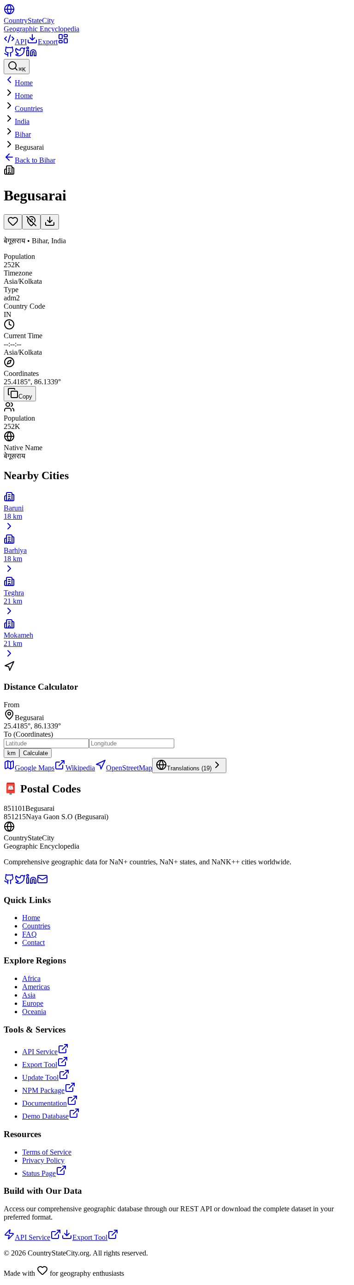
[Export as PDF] (50, 221)
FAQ (29, 934)
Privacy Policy (43, 1160)
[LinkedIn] (31, 55)
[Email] (42, 882)
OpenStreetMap (129, 768)
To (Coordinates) (28, 734)
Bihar (23, 134)
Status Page (39, 1173)
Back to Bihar (35, 160)
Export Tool (39, 1064)
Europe (32, 1003)
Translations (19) (189, 768)
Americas (36, 987)
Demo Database (45, 1116)
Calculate (35, 753)
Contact (33, 942)
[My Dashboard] (63, 42)
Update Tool (40, 1077)
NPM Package (43, 1090)
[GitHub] (9, 55)
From (11, 705)
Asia (28, 995)
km (11, 753)
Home (24, 96)
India (22, 121)
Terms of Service (46, 1152)
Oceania (34, 1011)
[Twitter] (20, 55)
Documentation (44, 1103)
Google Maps (34, 768)
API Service (40, 1052)
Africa (31, 978)
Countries (29, 108)
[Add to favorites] (13, 221)
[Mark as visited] (31, 221)
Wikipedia (80, 768)
